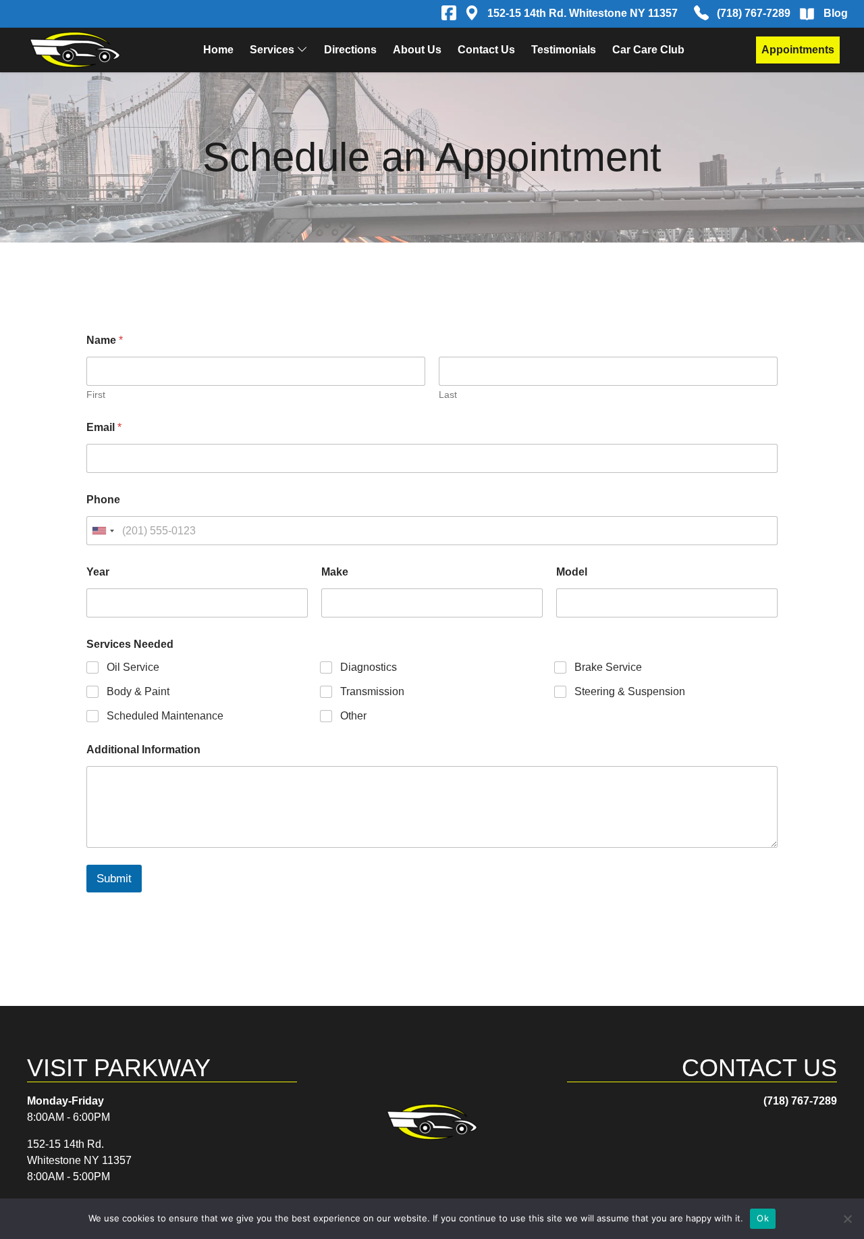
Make (334, 572)
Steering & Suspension (629, 691)
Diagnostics (368, 667)
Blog (836, 13)
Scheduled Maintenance (165, 716)
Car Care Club (648, 49)
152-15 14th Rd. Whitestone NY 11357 (582, 13)
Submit (114, 878)
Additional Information (143, 749)
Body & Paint (138, 691)
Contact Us (486, 49)
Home (218, 49)
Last (448, 394)
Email (104, 427)
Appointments (797, 49)
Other (353, 716)
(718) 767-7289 (753, 13)
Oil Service (133, 667)
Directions (350, 49)
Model (571, 572)
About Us (417, 49)
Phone (103, 499)
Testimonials (563, 49)
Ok (763, 1218)
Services (272, 49)
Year (97, 572)
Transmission (372, 691)
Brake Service (608, 667)
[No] (847, 1218)
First (95, 394)
